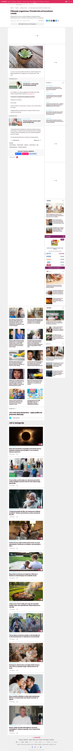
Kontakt (32, 744)
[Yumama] (4, 1)
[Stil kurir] (52, 742)
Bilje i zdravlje (13, 144)
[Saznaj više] (63, 201)
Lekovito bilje (32, 144)
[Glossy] (55, 742)
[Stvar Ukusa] (31, 742)
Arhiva (55, 744)
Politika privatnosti (45, 744)
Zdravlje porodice (23, 7)
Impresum (19, 744)
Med (37, 144)
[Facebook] (32, 747)
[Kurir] (22, 742)
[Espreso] (26, 742)
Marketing (51, 744)
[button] (41, 21)
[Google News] (40, 747)
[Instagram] (35, 747)
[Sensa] (40, 742)
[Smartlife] (48, 742)
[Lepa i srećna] (36, 742)
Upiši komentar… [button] (16, 417)
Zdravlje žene (20, 144)
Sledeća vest (36, 140)
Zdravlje (26, 144)
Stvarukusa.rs (30, 93)
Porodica (17, 7)
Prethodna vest (16, 140)
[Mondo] (18, 742)
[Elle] (44, 742)
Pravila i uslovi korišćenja (25, 744)
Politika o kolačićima (37, 744)
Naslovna (12, 7)
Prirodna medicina (13, 147)
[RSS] (38, 747)
